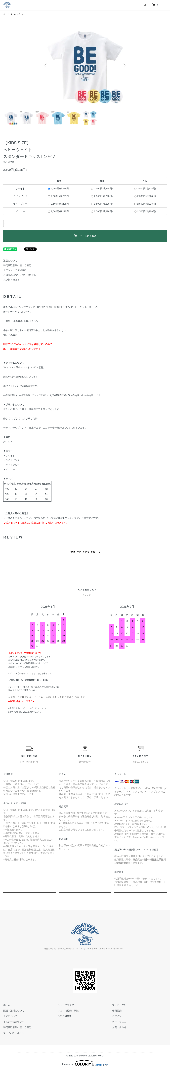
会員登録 (117, 1010)
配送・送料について (13, 1010)
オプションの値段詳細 (15, 270)
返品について (10, 260)
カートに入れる (88, 236)
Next (124, 65)
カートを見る (119, 1021)
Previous (45, 65)
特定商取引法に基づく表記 (17, 265)
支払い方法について (13, 1021)
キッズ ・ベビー (21, 14)
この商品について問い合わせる (19, 274)
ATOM (67, 1016)
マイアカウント (120, 1004)
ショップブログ (66, 1004)
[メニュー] (165, 5)
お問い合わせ (119, 1027)
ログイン (117, 1016)
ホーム (6, 14)
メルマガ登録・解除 (68, 1010)
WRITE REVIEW (83, 552)
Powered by (67, 1064)
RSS (60, 1016)
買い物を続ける (11, 279)
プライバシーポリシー (15, 1032)
